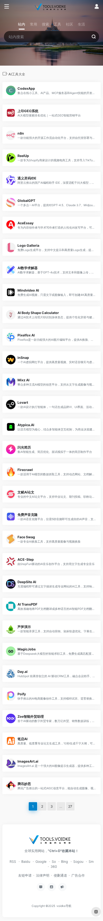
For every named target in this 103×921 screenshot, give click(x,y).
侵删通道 (60, 875)
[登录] (96, 7)
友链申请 (25, 875)
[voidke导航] (51, 7)
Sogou (78, 861)
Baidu (25, 861)
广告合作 (78, 875)
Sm (91, 861)
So (54, 861)
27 (70, 806)
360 (54, 866)
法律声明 (42, 875)
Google (40, 861)
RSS (13, 861)
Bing (64, 861)
